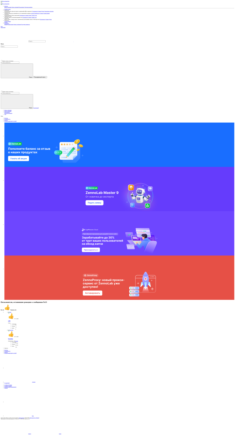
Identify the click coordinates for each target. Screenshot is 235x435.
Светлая (33, 381)
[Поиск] (60, 41)
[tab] (10, 310)
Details (37, 417)
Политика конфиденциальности (10, 386)
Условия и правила (8, 385)
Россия (16, 341)
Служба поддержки (8, 384)
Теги (5, 114)
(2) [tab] (2, 310)
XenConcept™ (21, 417)
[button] (6, 10)
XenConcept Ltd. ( (32, 417)
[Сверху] (18, 401)
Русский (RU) (7, 383)
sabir (9, 321)
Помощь (6, 387)
